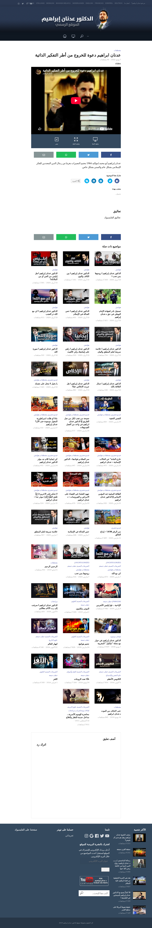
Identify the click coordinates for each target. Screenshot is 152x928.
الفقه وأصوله (71, 672)
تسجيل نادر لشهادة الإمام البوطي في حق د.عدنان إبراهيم (110, 314)
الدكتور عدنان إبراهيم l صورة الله (45, 350)
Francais (99, 3)
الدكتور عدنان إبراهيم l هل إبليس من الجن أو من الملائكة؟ (46, 276)
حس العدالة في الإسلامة (78, 531)
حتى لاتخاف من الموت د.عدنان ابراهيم (111, 712)
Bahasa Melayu (63, 3)
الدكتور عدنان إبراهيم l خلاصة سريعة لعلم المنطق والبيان (108, 350)
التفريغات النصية (115, 566)
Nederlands (78, 3)
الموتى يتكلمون (82, 608)
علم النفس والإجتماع (113, 675)
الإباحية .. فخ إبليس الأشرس (108, 605)
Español (109, 3)
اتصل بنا (127, 3)
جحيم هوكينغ (84, 643)
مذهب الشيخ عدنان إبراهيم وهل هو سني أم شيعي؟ (122, 837)
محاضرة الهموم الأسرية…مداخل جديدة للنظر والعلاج (77, 716)
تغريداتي (69, 835)
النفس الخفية (115, 418)
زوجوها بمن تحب (82, 573)
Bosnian (50, 3)
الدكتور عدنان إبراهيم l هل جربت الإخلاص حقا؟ (78, 385)
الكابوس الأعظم (114, 679)
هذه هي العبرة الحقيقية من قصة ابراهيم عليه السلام (121, 880)
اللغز (55, 679)
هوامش (118, 269)
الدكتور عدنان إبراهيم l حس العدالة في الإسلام (77, 312)
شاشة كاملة (76, 144)
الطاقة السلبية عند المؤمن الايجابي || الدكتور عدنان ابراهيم (109, 497)
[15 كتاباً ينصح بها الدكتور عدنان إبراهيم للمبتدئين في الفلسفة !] (139, 895)
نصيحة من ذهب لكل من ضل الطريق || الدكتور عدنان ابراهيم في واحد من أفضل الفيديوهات (76, 423)
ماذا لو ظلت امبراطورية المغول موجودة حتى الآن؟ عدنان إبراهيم (46, 421)
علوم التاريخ (53, 640)
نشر (56, 144)
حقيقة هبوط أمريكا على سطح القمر (121, 908)
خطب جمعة (103, 566)
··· (88, 36)
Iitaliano (40, 3)
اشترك (105, 869)
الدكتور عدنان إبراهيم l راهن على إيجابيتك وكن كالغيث (77, 350)
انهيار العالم (52, 643)
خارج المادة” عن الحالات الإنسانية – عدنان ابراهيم (110, 460)
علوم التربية (72, 707)
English (89, 3)
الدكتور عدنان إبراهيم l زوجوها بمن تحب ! (108, 275)
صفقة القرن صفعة (123, 849)
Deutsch (118, 3)
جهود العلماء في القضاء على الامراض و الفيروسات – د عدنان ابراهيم (77, 497)
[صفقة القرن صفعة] (139, 852)
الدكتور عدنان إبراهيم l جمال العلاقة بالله (108, 385)
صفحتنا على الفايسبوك (26, 829)
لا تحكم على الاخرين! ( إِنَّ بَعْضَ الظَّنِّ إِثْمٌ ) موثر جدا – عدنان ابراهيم (45, 497)
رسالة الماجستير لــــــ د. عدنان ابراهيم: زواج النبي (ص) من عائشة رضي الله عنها (121, 864)
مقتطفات (117, 50)
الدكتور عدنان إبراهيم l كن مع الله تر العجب (44, 312)
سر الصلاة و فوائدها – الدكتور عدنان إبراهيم (76, 460)
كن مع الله (116, 573)
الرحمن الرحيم (51, 566)
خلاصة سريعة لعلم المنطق (45, 531)
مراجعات (54, 601)
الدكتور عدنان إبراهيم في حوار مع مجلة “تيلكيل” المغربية (108, 642)
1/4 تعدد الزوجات (81, 679)
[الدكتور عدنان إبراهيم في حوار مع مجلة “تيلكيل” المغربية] (108, 625)
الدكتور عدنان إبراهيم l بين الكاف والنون (78, 275)
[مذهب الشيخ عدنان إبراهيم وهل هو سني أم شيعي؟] (139, 837)
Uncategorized (113, 562)
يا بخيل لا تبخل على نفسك (46, 383)
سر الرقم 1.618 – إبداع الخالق (110, 533)
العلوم (74, 601)
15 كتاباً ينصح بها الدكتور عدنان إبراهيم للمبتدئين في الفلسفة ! (121, 895)
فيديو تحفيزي (52, 380)
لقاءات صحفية (115, 637)
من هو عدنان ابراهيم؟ (138, 3)
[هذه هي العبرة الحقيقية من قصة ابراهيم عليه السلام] (139, 881)
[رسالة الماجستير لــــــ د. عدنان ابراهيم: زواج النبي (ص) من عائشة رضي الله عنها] (139, 863)
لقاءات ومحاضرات (82, 710)
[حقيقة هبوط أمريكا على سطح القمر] (139, 910)
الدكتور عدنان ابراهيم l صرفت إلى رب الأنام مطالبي (44, 607)
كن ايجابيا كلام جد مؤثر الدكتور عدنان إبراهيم (47, 460)
